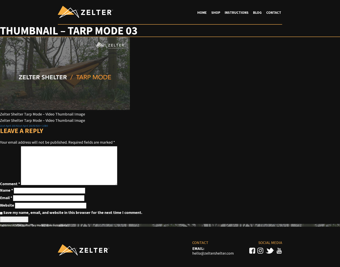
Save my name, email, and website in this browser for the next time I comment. (72, 212)
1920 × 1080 (41, 125)
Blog (257, 12)
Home (202, 12)
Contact (273, 12)
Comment (10, 183)
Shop (215, 12)
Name (6, 190)
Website (7, 205)
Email (6, 197)
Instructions (237, 12)
